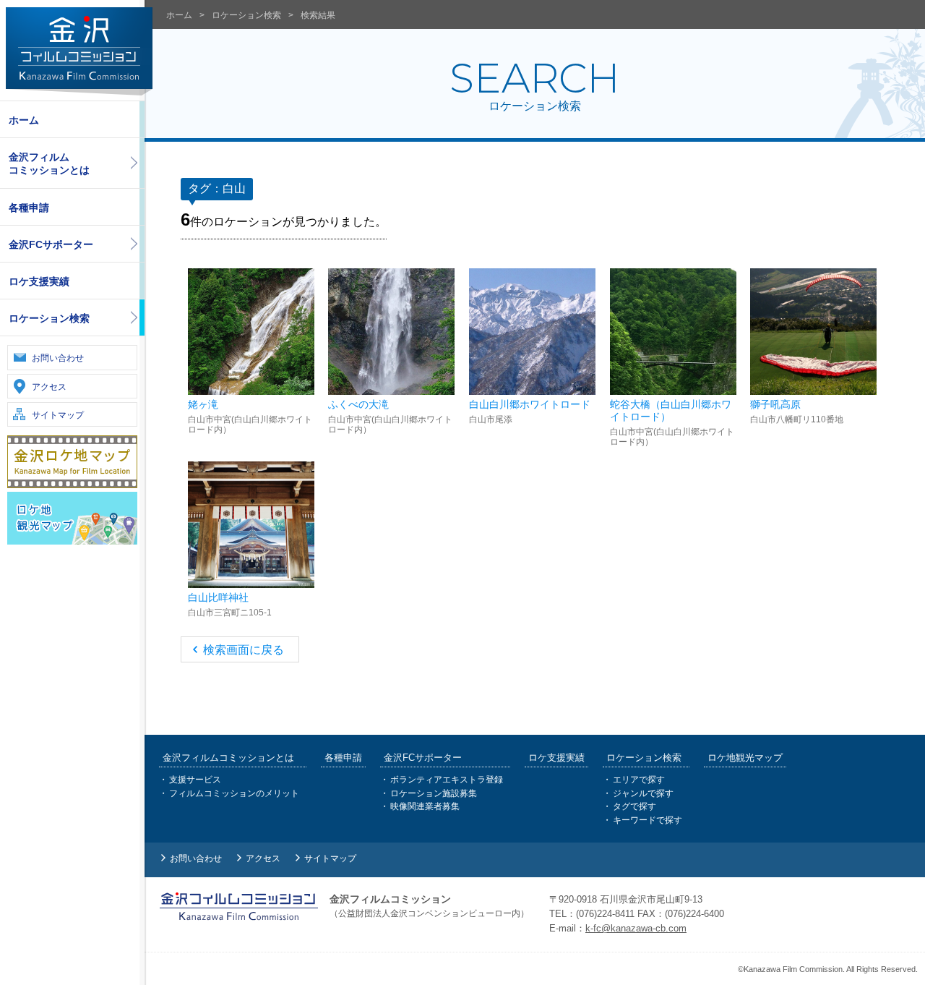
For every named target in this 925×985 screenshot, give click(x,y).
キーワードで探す (647, 820)
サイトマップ (58, 415)
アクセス (49, 387)
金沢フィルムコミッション (79, 51)
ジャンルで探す (643, 793)
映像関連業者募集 (425, 806)
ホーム (24, 120)
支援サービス (195, 780)
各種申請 (29, 207)
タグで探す (634, 806)
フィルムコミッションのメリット (234, 793)
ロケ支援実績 (39, 281)
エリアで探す (639, 780)
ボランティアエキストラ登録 (446, 780)
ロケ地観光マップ (745, 757)
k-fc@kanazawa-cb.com (636, 928)
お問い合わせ (58, 358)
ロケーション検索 (49, 318)
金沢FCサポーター (51, 244)
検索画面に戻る (243, 650)
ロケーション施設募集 (433, 793)
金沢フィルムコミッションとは (49, 163)
